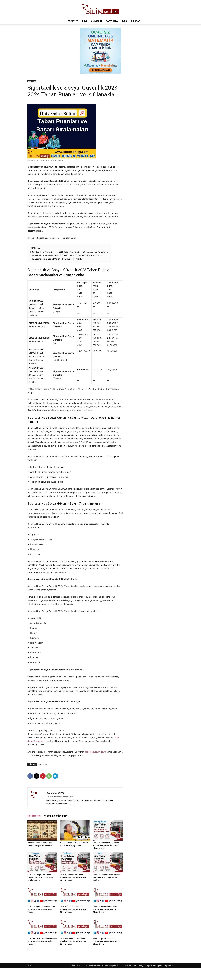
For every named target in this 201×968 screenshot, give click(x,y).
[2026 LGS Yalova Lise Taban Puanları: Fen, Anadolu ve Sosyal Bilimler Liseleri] (75, 862)
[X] (36, 776)
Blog (124, 21)
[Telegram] (55, 776)
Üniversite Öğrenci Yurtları (112, 965)
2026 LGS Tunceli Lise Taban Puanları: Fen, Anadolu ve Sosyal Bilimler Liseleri (73, 909)
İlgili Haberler (34, 815)
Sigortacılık (43, 764)
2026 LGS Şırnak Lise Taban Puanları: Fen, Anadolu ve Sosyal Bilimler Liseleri (106, 941)
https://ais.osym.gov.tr (95, 752)
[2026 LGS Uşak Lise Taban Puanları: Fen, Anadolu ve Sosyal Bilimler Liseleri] (42, 894)
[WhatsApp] (49, 776)
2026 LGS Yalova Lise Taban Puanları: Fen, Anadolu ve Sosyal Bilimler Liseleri (73, 877)
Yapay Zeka (112, 21)
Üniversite (96, 21)
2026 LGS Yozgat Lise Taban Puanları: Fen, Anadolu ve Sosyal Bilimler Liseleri (40, 877)
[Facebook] (30, 776)
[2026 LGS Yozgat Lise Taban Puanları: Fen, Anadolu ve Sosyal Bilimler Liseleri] (42, 862)
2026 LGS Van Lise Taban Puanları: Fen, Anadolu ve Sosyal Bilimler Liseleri (107, 877)
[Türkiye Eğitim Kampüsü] (100, 9)
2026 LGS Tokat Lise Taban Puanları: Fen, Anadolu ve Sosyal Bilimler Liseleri (42, 941)
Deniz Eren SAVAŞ (55, 792)
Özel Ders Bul (94, 965)
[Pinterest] (43, 776)
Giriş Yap (135, 21)
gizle (39, 248)
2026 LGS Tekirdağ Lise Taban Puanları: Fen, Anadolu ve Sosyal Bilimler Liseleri (73, 941)
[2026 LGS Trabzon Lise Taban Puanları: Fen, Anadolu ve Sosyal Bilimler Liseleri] (108, 894)
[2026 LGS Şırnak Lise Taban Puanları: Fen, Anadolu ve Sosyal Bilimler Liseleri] (108, 926)
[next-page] (33, 949)
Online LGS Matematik (78, 965)
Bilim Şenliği (138, 965)
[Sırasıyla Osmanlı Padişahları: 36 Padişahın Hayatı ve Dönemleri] (42, 830)
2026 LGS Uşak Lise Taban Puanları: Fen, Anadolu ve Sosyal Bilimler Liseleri (41, 909)
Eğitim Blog (32, 81)
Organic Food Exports (154, 965)
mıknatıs (128, 965)
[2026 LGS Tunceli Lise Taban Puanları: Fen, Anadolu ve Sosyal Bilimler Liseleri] (75, 894)
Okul (84, 21)
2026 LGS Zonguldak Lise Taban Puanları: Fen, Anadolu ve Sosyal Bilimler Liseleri (106, 845)
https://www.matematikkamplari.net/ (59, 797)
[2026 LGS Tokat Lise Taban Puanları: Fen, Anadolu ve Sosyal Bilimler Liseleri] (42, 926)
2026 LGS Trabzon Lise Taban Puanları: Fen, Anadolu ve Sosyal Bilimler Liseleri (106, 909)
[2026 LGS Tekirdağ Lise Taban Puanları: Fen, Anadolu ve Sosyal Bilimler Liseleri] (75, 926)
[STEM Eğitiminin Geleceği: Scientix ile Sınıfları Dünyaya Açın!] (75, 830)
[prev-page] (29, 949)
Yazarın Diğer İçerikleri (55, 815)
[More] (62, 776)
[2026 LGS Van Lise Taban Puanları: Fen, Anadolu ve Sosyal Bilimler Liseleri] (108, 862)
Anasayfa (73, 21)
